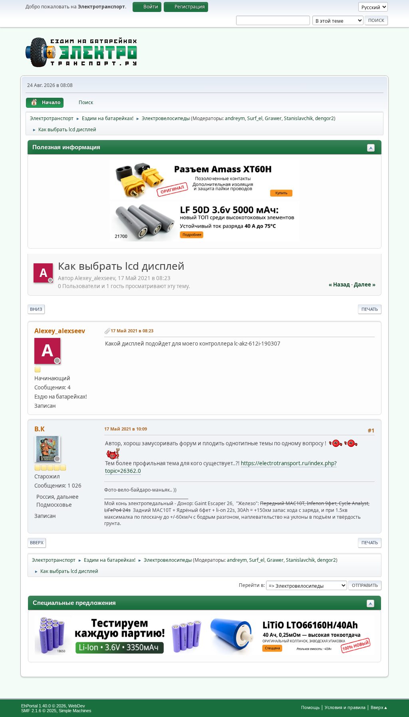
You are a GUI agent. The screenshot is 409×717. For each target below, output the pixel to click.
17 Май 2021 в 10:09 (125, 429)
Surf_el (254, 118)
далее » (364, 284)
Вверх (37, 542)
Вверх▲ (379, 707)
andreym (235, 118)
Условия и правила (345, 707)
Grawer (273, 118)
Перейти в (251, 585)
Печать (369, 309)
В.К (39, 429)
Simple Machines (75, 710)
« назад (339, 284)
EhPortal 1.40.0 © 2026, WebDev (53, 705)
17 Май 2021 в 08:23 (132, 331)
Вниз (36, 309)
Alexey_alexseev (59, 330)
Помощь (310, 707)
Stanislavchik (298, 118)
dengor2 (324, 118)
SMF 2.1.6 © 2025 (38, 710)
